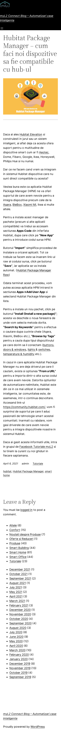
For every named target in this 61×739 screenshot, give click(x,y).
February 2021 (18, 605)
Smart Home (17, 552)
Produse (14, 543)
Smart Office (17, 556)
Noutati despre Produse (25, 534)
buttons (48, 345)
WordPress (37, 726)
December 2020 (20, 609)
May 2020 (16, 641)
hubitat (7, 471)
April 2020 (16, 645)
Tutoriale (38, 463)
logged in (26, 509)
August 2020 (17, 627)
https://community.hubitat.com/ (24, 407)
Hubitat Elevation (31, 134)
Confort (14, 530)
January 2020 (18, 659)
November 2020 (20, 614)
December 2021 (19, 569)
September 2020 (20, 623)
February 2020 (19, 654)
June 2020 (16, 636)
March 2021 (17, 600)
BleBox (17, 204)
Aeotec (43, 152)
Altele (13, 525)
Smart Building (19, 547)
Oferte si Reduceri (21, 538)
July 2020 (15, 632)
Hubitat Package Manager (28, 471)
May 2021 (15, 591)
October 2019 (18, 672)
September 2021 (20, 578)
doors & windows (14, 349)
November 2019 (19, 668)
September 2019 (20, 677)
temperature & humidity (18, 354)
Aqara (7, 204)
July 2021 (15, 587)
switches (44, 349)
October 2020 (18, 618)
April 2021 (16, 596)
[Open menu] (2, 28)
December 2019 (19, 663)
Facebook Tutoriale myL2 (36, 446)
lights (32, 349)
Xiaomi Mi (29, 204)
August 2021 (17, 583)
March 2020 (17, 650)
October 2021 (18, 574)
